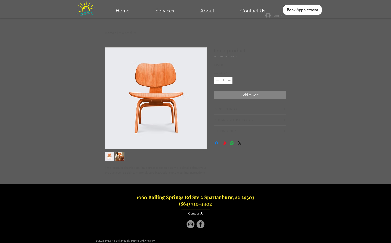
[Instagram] (190, 224)
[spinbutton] (223, 80)
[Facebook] (200, 224)
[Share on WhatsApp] (232, 143)
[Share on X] (239, 143)
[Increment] (229, 80)
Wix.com (150, 240)
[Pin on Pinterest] (224, 143)
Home (109, 33)
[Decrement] (217, 80)
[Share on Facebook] (216, 143)
